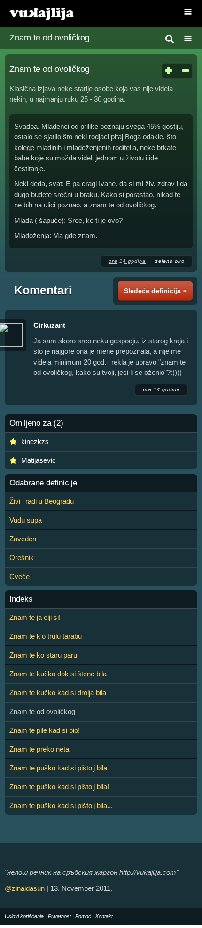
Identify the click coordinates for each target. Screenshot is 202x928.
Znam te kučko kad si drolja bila (57, 693)
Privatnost (59, 916)
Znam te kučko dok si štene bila (58, 674)
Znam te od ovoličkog (49, 37)
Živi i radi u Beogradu (41, 501)
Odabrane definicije (43, 483)
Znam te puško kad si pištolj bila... (61, 805)
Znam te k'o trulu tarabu (45, 636)
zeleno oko (170, 261)
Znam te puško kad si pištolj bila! (59, 787)
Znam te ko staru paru (43, 655)
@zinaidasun (25, 888)
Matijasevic (38, 460)
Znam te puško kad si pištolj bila (58, 768)
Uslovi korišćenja (24, 916)
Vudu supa (25, 520)
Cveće (19, 576)
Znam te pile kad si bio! (44, 730)
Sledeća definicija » (155, 290)
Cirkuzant (49, 325)
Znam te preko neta (39, 749)
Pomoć (83, 916)
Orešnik (21, 558)
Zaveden (22, 539)
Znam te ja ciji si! (35, 617)
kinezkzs (35, 441)
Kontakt (104, 916)
